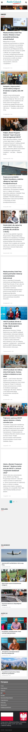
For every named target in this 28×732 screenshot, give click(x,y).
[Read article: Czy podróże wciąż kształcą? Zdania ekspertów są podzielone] (14, 665)
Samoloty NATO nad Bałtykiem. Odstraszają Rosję (12, 564)
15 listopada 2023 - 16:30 (7, 114)
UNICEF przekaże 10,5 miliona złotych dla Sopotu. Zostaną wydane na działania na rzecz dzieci (12, 373)
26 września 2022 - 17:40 (7, 399)
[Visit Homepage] (14, 2)
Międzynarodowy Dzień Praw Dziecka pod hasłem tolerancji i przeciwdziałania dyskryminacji (12, 275)
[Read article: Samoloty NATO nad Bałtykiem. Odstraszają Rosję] (14, 556)
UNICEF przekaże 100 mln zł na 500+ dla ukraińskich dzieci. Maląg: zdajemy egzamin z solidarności (12, 325)
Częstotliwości (4, 700)
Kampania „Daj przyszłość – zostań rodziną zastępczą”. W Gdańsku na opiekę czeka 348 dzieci (13, 89)
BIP (2, 693)
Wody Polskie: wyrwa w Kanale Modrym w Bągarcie (11, 584)
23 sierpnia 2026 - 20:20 (6, 607)
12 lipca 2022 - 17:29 (7, 445)
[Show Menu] (2, 2)
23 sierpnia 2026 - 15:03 (6, 655)
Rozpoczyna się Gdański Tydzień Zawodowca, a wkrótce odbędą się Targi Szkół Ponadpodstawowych (13, 180)
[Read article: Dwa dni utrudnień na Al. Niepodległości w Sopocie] (14, 596)
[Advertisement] (14, 527)
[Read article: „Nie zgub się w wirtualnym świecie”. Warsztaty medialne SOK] (14, 645)
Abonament (4, 705)
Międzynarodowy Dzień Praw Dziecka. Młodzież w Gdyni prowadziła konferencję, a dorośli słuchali (12, 36)
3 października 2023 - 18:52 (8, 158)
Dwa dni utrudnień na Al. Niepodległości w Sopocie (11, 604)
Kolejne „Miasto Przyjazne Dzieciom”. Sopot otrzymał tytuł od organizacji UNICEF (12, 135)
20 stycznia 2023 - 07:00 (7, 253)
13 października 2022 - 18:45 (8, 351)
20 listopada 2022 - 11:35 (7, 303)
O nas (2, 686)
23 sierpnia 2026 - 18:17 (6, 635)
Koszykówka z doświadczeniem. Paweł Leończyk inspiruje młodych (11, 632)
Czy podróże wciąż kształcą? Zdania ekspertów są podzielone (11, 672)
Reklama (3, 690)
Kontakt (3, 695)
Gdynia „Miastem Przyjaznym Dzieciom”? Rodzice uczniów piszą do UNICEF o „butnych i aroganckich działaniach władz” (12, 468)
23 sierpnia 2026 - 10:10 (6, 675)
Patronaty (3, 702)
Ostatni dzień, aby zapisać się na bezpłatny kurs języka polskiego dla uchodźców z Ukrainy (12, 228)
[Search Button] (26, 2)
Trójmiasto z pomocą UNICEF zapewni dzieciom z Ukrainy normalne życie (12, 420)
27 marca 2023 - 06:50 (7, 206)
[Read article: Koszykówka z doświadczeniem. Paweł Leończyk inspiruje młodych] (14, 624)
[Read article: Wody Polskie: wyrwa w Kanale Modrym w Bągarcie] (14, 576)
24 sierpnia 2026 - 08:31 (6, 566)
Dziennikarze (4, 688)
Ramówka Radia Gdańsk (7, 698)
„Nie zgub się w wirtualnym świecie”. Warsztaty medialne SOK (11, 652)
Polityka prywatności (6, 707)
